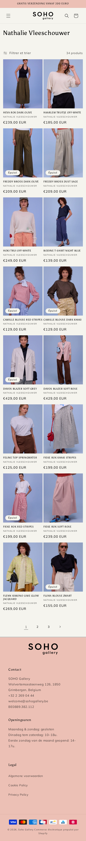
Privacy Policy (18, 794)
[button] (8, 15)
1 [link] (26, 627)
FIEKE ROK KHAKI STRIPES (59, 457)
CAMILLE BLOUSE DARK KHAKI (62, 319)
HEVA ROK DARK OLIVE (17, 112)
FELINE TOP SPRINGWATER (20, 457)
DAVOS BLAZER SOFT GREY (20, 388)
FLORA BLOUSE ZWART (57, 595)
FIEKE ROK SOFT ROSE (57, 526)
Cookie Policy (18, 785)
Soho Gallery (25, 829)
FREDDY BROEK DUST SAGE (60, 181)
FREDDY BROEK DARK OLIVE (21, 181)
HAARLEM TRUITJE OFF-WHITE (62, 112)
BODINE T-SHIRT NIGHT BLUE (62, 250)
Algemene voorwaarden (25, 776)
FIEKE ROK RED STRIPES (18, 526)
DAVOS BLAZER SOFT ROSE (60, 388)
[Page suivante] (59, 626)
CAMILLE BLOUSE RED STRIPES (23, 319)
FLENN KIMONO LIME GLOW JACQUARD (21, 597)
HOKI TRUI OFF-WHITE (17, 250)
